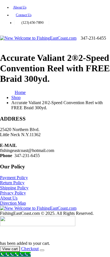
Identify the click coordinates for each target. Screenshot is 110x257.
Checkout (30, 248)
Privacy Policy (13, 192)
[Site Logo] (38, 38)
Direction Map (13, 203)
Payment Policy (14, 177)
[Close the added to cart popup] (42, 250)
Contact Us (23, 15)
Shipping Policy (14, 187)
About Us (19, 7)
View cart (10, 249)
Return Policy (12, 182)
